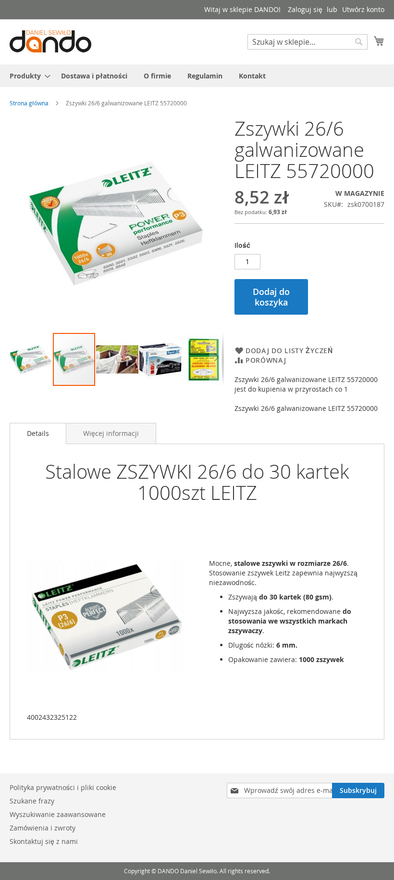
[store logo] (50, 41)
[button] (31, 359)
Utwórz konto (363, 9)
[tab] (38, 433)
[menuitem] (27, 75)
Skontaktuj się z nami (44, 841)
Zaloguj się (305, 9)
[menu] (197, 75)
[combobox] (307, 42)
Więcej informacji (111, 433)
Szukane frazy (32, 800)
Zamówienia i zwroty (42, 827)
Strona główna (29, 103)
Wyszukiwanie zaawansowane (58, 814)
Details (38, 433)
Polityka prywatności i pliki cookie (63, 787)
